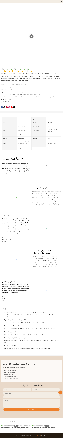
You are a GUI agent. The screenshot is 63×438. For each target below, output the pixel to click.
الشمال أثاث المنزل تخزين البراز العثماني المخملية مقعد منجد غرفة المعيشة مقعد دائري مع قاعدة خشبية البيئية (15, 428)
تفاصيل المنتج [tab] (31, 114)
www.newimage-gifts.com (28, 435)
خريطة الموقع (38, 435)
